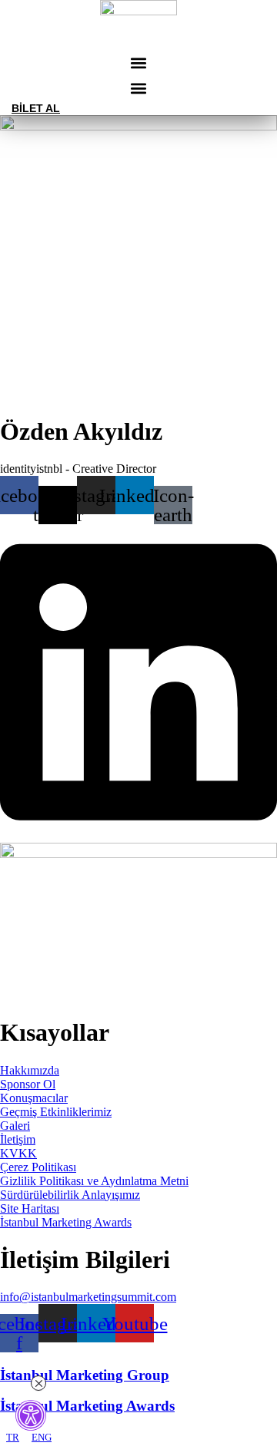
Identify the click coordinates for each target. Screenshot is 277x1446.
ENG (42, 1437)
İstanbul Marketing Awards (87, 1406)
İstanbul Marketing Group (84, 1375)
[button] (139, 63)
